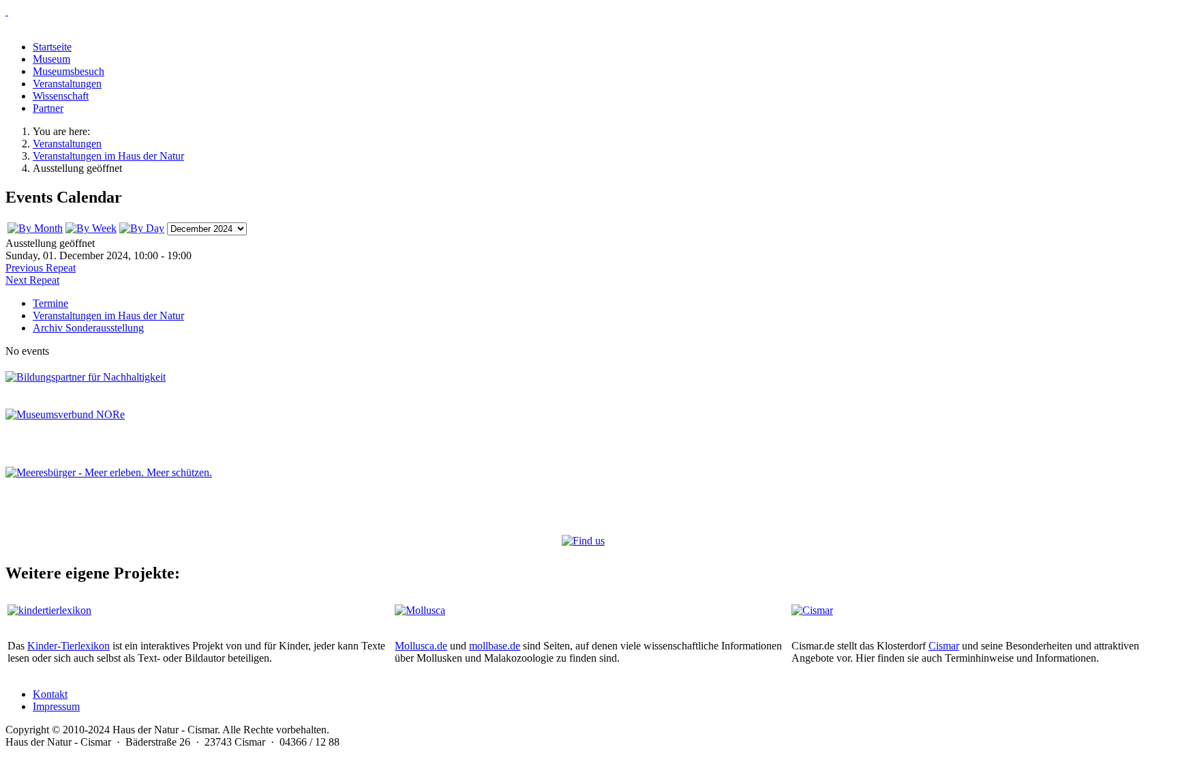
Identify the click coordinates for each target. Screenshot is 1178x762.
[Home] (589, 11)
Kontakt (50, 694)
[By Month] (35, 228)
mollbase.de (494, 645)
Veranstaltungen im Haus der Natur (108, 315)
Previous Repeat (40, 268)
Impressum (56, 706)
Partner (48, 108)
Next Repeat (32, 280)
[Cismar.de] (812, 610)
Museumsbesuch (68, 71)
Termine (50, 303)
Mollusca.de (421, 645)
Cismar (943, 645)
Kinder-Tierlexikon (68, 645)
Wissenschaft (61, 96)
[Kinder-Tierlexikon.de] (49, 610)
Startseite (52, 47)
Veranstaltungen (67, 83)
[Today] (141, 228)
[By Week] (91, 228)
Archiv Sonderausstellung (88, 328)
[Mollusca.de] (420, 610)
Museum (51, 59)
